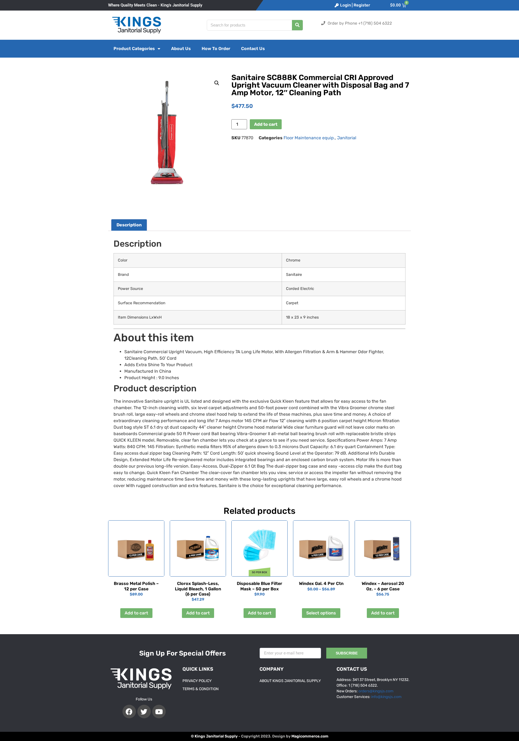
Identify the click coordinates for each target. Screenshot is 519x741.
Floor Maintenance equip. (309, 137)
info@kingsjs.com (386, 696)
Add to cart (265, 124)
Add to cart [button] (136, 613)
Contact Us (253, 48)
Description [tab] (129, 224)
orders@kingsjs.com (375, 691)
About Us (181, 48)
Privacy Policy (197, 681)
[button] (217, 83)
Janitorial (346, 137)
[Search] (297, 25)
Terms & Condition (200, 689)
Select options (321, 613)
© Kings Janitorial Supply (214, 736)
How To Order (216, 48)
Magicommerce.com (309, 736)
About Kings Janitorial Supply (290, 681)
